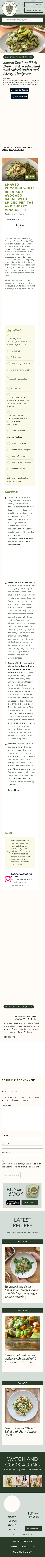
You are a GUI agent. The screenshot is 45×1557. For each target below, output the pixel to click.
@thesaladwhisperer (23, 879)
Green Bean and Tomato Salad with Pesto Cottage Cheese (20, 1431)
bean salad (8, 81)
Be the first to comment (19, 1080)
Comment (8, 1105)
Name (6, 1135)
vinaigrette (16, 85)
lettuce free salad (24, 81)
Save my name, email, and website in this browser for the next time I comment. (22, 1165)
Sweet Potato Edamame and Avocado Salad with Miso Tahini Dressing (20, 1359)
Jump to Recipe (21, 90)
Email (5, 1143)
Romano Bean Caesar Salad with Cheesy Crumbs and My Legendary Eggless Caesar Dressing (22, 1292)
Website (6, 1152)
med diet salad (23, 83)
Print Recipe (21, 96)
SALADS (6, 78)
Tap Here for (17, 148)
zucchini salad (30, 85)
